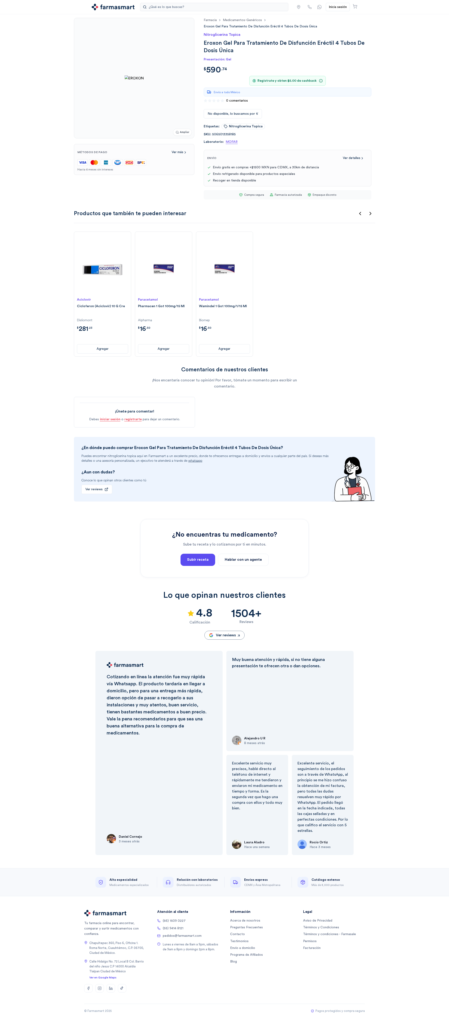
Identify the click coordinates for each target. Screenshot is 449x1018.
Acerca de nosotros (245, 920)
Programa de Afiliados (246, 954)
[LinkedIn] (111, 988)
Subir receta (198, 559)
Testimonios (239, 941)
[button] (298, 7)
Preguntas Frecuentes (246, 927)
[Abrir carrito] (355, 6)
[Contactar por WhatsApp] (319, 7)
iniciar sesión (110, 419)
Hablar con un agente (243, 559)
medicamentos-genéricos (242, 20)
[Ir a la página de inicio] (113, 7)
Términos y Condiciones (321, 927)
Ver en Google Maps (102, 977)
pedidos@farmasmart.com (182, 935)
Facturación (312, 948)
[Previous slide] (360, 213)
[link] (260, 26)
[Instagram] (99, 988)
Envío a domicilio (242, 948)
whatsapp (195, 460)
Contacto (237, 934)
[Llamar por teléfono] (309, 7)
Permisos (310, 941)
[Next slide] (370, 213)
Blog (233, 961)
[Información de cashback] (321, 81)
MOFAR (232, 142)
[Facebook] (88, 988)
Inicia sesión (338, 7)
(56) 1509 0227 (174, 920)
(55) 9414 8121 (173, 928)
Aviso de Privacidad (317, 920)
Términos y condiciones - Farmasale (329, 934)
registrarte (133, 419)
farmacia (210, 20)
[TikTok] (122, 988)
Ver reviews (94, 489)
